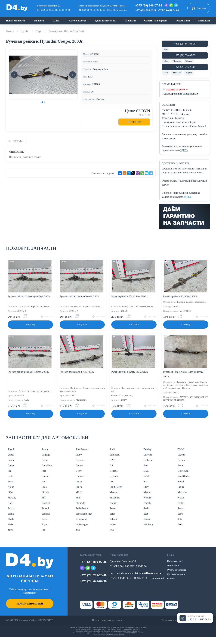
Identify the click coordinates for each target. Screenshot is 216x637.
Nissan (181, 497)
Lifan (10, 492)
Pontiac (113, 503)
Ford (44, 470)
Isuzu (10, 481)
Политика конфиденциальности (107, 620)
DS (111, 465)
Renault (45, 508)
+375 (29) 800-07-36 (148, 5)
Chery (79, 454)
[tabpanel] (43, 75)
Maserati (114, 492)
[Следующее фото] (72, 74)
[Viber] (138, 173)
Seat (146, 513)
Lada (44, 487)
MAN (79, 492)
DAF (112, 460)
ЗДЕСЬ (184, 150)
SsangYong (81, 519)
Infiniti (147, 476)
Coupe (38, 31)
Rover (113, 508)
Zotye (10, 529)
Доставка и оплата (105, 20)
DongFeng (47, 465)
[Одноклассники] (124, 173)
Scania (11, 513)
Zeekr (180, 524)
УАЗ (112, 529)
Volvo (113, 524)
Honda (45, 476)
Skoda (11, 519)
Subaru (113, 519)
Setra (180, 513)
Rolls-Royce (82, 508)
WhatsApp (177, 61)
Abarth (11, 449)
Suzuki (147, 519)
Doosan (79, 465)
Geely (79, 470)
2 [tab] (44, 102)
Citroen (181, 454)
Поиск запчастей (15, 20)
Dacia (44, 460)
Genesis (113, 470)
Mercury (12, 497)
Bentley (147, 449)
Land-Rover (116, 487)
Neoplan (148, 497)
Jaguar (79, 481)
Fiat (9, 470)
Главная (9, 31)
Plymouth (80, 503)
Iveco (44, 481)
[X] (133, 173)
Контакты (204, 20)
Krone (11, 487)
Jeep (112, 481)
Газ (43, 529)
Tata (180, 519)
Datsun (181, 460)
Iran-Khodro (184, 476)
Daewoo (80, 460)
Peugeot (46, 503)
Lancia (79, 487)
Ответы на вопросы (155, 20)
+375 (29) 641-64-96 (168, 10)
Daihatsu (148, 460)
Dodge (11, 465)
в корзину (30, 324)
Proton (181, 503)
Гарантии (130, 20)
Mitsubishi (115, 497)
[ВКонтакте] (120, 173)
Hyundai (24, 31)
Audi (112, 449)
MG (44, 497)
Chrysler (148, 454)
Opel (10, 503)
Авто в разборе (77, 20)
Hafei (10, 476)
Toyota (45, 524)
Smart (44, 519)
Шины (56, 20)
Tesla (10, 524)
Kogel (181, 481)
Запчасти (39, 20)
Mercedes (182, 492)
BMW (181, 449)
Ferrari (181, 465)
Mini (78, 497)
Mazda (147, 492)
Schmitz (46, 513)
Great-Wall (183, 470)
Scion (112, 513)
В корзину (134, 122)
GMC (146, 470)
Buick (11, 454)
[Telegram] (151, 173)
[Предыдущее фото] (14, 74)
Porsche (147, 503)
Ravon (11, 508)
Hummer (80, 476)
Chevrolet (114, 454)
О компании (183, 20)
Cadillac (46, 454)
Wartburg (148, 524)
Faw (146, 465)
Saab (146, 508)
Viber (166, 49)
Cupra (11, 460)
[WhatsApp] (142, 173)
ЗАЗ (78, 529)
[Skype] (146, 173)
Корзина (201, 8)
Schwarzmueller (84, 513)
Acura (45, 449)
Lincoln (45, 492)
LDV (146, 487)
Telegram (188, 61)
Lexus (181, 487)
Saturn (181, 508)
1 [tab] (42, 102)
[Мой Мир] (129, 173)
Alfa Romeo (82, 449)
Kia (145, 481)
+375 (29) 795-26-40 (145, 10)
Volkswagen (82, 524)
